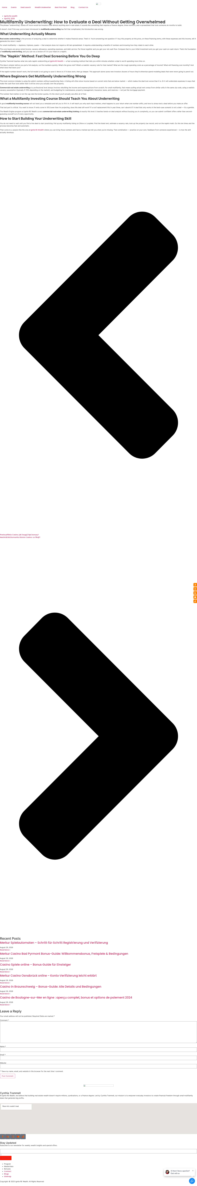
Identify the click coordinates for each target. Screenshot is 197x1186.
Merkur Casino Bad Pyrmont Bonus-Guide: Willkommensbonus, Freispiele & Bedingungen (64, 954)
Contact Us (83, 7)
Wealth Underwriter (43, 7)
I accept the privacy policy (12, 1155)
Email (3, 1055)
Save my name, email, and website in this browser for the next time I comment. (32, 1071)
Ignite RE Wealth (56, 61)
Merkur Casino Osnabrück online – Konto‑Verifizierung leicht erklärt (48, 976)
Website (3, 1063)
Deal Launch (26, 7)
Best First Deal (61, 7)
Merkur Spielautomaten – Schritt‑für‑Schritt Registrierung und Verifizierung (54, 943)
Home (4, 7)
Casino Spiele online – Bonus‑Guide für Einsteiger (35, 965)
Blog (72, 7)
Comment (4, 1020)
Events (14, 7)
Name (3, 1046)
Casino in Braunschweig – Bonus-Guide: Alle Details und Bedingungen (50, 987)
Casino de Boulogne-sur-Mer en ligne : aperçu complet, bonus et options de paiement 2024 (66, 998)
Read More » (5, 950)
